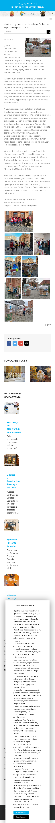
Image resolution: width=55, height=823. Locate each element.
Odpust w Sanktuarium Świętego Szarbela (13, 481)
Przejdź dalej (21, 813)
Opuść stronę (21, 817)
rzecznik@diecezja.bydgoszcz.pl (27, 7)
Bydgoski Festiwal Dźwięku (12, 542)
